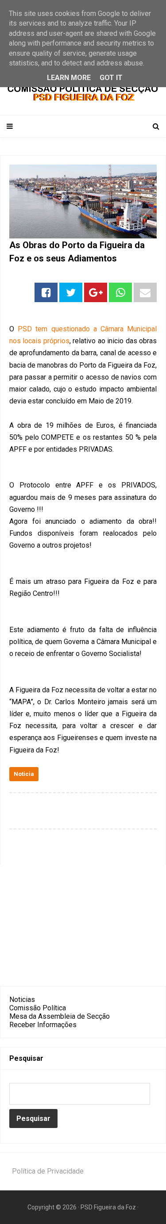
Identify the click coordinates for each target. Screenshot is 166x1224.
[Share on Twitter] (70, 292)
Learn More (69, 77)
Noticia (24, 774)
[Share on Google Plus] (95, 292)
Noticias (22, 999)
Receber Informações (43, 1025)
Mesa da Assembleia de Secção (59, 1016)
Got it (111, 77)
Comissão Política (37, 1008)
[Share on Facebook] (46, 292)
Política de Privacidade (48, 1171)
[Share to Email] (145, 292)
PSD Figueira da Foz (109, 1207)
